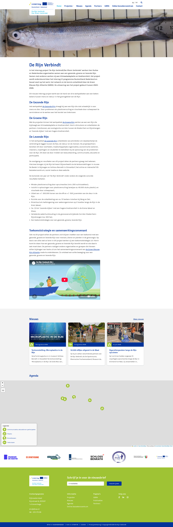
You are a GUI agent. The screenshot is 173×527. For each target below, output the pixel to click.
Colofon (83, 524)
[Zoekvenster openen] (141, 3)
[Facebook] (119, 497)
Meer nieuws (138, 319)
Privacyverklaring (95, 524)
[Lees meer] (47, 344)
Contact (139, 6)
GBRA (107, 6)
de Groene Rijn (69, 122)
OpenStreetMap (142, 446)
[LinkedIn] (123, 497)
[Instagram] (127, 497)
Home (59, 6)
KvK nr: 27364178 (72, 524)
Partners (98, 6)
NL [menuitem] (133, 2)
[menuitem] (133, 2)
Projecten (68, 6)
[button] (65, 399)
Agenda (88, 6)
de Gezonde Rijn (49, 106)
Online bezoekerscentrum (122, 6)
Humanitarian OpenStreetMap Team (164, 446)
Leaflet (135, 446)
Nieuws (79, 6)
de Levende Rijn (50, 141)
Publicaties (98, 500)
